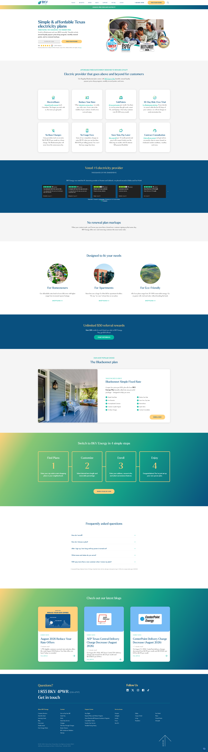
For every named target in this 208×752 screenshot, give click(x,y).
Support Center (89, 709)
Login (122, 2)
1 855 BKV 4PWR (139, 2)
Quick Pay (62, 716)
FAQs (61, 718)
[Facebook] (143, 691)
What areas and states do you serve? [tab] (84, 555)
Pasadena (137, 721)
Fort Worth (158, 713)
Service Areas (118, 709)
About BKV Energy (43, 709)
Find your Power (156, 2)
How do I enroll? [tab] (77, 535)
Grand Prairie (158, 718)
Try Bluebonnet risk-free (150, 105)
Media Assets (41, 725)
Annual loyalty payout (51, 105)
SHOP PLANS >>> (57, 301)
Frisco (116, 721)
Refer (89, 2)
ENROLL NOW (157, 417)
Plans (73, 2)
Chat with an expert (149, 138)
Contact (62, 709)
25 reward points (114, 105)
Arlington (117, 716)
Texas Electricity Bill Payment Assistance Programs (97, 718)
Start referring (104, 337)
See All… (117, 723)
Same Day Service (65, 721)
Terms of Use (48, 744)
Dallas (136, 713)
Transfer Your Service (90, 723)
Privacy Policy (55, 744)
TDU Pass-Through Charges (67, 725)
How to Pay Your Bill (65, 713)
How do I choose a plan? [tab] (80, 542)
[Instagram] (138, 691)
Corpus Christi (138, 716)
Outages (62, 723)
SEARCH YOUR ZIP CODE (104, 491)
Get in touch (49, 698)
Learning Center (42, 718)
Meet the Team (42, 716)
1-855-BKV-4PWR (66, 746)
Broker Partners (64, 728)
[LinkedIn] (127, 691)
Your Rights (87, 713)
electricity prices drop (86, 105)
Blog (97, 2)
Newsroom (41, 723)
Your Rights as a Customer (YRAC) (66, 744)
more (80, 47)
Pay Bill (114, 2)
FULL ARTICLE (44, 656)
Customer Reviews (42, 713)
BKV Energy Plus (110, 79)
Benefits (81, 2)
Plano (156, 716)
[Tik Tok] (148, 691)
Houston (117, 713)
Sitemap (62, 733)
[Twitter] (133, 691)
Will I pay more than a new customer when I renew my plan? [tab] (91, 562)
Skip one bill (113, 138)
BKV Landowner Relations (66, 730)
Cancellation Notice (90, 721)
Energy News (45, 635)
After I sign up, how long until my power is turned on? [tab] (89, 548)
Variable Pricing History (90, 725)
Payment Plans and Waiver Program (94, 716)
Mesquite (157, 721)
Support (105, 2)
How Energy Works (43, 728)
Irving (136, 718)
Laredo (116, 718)
